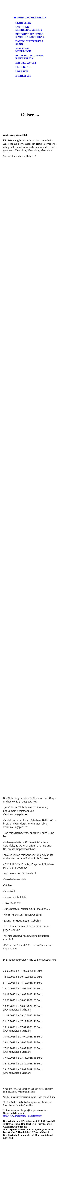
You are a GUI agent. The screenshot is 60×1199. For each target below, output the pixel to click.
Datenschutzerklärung (29, 42)
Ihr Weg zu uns (25, 62)
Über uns (21, 71)
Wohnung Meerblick (23, 50)
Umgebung (22, 67)
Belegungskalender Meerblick (29, 57)
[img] (30, 93)
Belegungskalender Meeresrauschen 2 (29, 35)
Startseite (23, 22)
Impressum (23, 75)
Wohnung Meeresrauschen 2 (28, 28)
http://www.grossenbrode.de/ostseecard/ (22, 1116)
